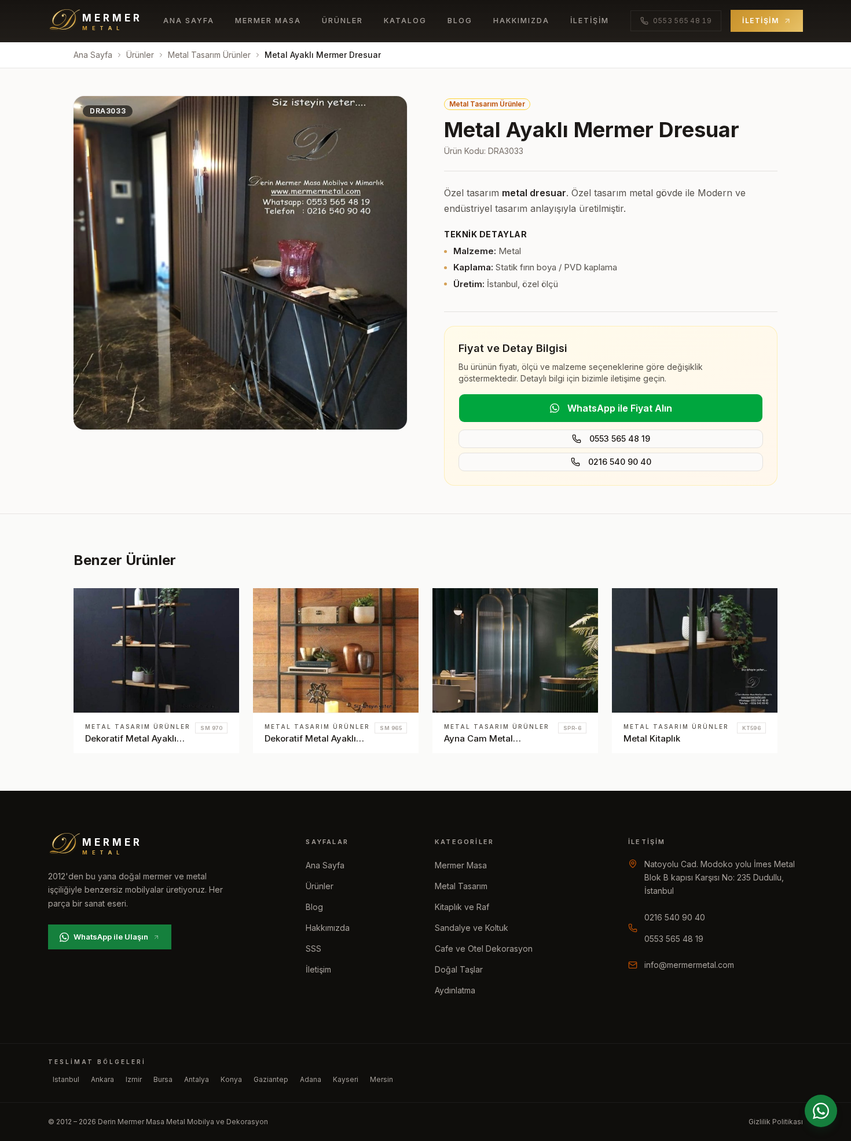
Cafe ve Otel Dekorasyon (484, 948)
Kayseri (345, 1079)
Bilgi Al (212, 608)
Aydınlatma (455, 990)
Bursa (163, 1079)
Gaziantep (271, 1079)
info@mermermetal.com (689, 965)
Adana (310, 1079)
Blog (459, 20)
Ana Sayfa (188, 20)
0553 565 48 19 (619, 438)
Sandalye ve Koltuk (471, 928)
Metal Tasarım (461, 886)
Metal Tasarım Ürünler (209, 55)
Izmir (134, 1079)
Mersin (381, 1079)
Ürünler (342, 20)
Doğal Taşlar (459, 969)
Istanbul (66, 1079)
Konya (231, 1079)
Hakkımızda (521, 20)
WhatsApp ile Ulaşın (111, 936)
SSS (313, 948)
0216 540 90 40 (619, 462)
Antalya (196, 1079)
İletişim (589, 20)
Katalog (405, 20)
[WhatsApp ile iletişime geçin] (821, 1111)
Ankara (102, 1079)
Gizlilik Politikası (776, 1121)
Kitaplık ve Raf (462, 907)
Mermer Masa (268, 20)
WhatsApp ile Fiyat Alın (619, 408)
